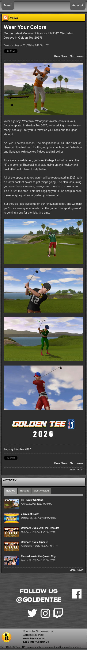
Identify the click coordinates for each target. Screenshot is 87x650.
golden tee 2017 (21, 449)
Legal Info (28, 642)
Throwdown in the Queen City (38, 556)
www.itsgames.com (34, 638)
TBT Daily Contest (32, 499)
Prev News (61, 56)
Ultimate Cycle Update (34, 542)
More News (76, 569)
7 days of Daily (30, 514)
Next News (76, 56)
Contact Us (42, 642)
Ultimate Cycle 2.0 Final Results (40, 528)
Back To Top (76, 469)
